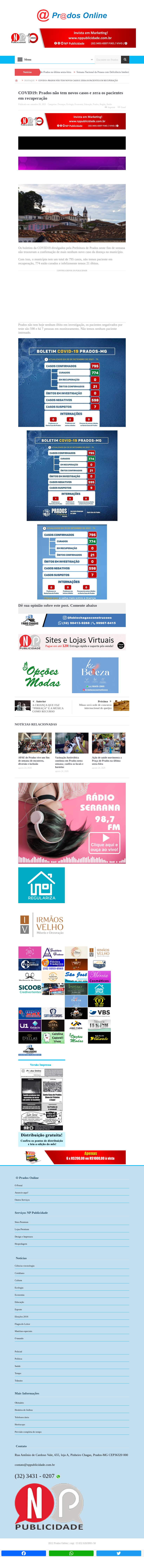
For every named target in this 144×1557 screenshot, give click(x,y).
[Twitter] (118, 1553)
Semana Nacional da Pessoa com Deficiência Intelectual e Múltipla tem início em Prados (67, 72)
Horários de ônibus (24, 1410)
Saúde (109, 104)
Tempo (18, 1373)
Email (123, 107)
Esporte (18, 1309)
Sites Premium (21, 1222)
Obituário (19, 1402)
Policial (18, 1351)
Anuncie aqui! (21, 1192)
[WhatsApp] (71, 1553)
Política (18, 1358)
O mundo (19, 1338)
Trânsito (19, 1380)
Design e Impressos (24, 1236)
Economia (79, 104)
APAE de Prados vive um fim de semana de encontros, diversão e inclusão (34, 760)
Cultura (18, 1280)
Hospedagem (21, 1244)
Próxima (103, 701)
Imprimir (111, 107)
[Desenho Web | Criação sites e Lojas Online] (49, 1506)
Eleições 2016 (21, 1316)
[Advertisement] (72, 298)
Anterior (41, 701)
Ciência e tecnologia (24, 1265)
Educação (88, 104)
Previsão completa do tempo (28, 1432)
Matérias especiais (23, 1331)
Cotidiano (19, 1273)
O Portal (18, 1185)
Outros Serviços (22, 1199)
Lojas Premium (22, 1229)
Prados (96, 104)
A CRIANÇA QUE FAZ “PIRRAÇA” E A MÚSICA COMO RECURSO (47, 708)
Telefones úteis (22, 1417)
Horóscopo (20, 1424)
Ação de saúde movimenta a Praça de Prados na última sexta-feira (107, 760)
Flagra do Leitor (22, 1324)
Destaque (61, 104)
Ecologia (70, 104)
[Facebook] (23, 1553)
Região (103, 104)
